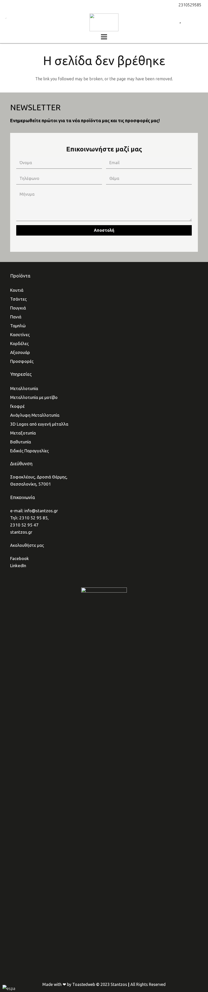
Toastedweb (83, 984)
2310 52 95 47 (24, 524)
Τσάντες (18, 299)
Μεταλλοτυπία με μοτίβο (34, 397)
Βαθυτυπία (20, 441)
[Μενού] (104, 36)
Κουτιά (16, 290)
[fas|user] (190, 20)
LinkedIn (18, 565)
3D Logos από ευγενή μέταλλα (39, 424)
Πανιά (15, 316)
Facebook (19, 558)
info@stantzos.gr (41, 510)
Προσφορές (21, 361)
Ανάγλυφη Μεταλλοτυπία (34, 415)
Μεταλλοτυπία (24, 388)
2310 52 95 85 (33, 517)
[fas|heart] (180, 20)
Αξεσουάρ (20, 352)
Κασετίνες (20, 334)
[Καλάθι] (198, 20)
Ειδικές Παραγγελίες (29, 450)
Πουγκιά (18, 307)
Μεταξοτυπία (23, 432)
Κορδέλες (19, 343)
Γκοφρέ (17, 406)
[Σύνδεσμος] (104, 22)
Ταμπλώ (18, 325)
